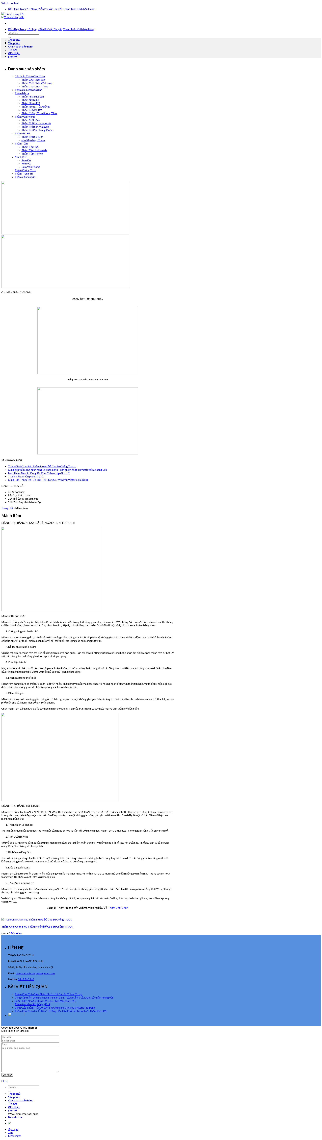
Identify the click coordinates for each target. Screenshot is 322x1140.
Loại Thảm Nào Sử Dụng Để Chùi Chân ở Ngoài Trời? (39, 473)
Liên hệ (12, 56)
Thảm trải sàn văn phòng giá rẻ (25, 476)
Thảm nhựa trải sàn (32, 96)
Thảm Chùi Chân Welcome (36, 83)
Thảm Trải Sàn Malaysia (35, 126)
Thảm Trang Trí (24, 173)
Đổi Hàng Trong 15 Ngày (22, 8)
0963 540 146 (26, 979)
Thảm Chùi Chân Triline (34, 86)
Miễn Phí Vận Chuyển (50, 8)
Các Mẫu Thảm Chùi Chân (30, 76)
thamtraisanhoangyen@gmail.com (35, 973)
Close (4, 1080)
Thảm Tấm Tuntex (32, 153)
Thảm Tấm (21, 143)
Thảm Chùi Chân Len (33, 79)
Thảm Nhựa (22, 93)
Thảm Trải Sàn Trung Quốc (36, 130)
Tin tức (12, 49)
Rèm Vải (26, 163)
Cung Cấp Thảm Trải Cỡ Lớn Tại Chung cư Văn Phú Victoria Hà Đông (48, 479)
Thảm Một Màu (30, 120)
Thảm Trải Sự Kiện (32, 136)
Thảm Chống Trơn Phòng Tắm (39, 113)
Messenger (14, 1135)
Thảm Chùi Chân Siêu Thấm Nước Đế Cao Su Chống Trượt (42, 466)
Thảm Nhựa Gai (30, 99)
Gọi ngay (13, 1129)
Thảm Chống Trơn (25, 170)
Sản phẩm (14, 43)
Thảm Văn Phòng (25, 116)
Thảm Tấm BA (30, 146)
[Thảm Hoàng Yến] (12, 15)
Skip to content (10, 3)
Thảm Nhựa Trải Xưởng (35, 106)
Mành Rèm (21, 156)
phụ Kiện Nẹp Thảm (33, 140)
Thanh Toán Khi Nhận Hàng (78, 8)
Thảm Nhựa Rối (30, 103)
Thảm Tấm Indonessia (34, 150)
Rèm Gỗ (26, 160)
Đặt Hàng (16, 933)
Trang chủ (14, 39)
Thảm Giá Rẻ (22, 133)
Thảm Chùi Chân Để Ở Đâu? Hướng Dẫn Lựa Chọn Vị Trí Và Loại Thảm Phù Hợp (61, 1010)
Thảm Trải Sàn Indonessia (36, 123)
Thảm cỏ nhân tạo (25, 176)
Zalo (10, 1132)
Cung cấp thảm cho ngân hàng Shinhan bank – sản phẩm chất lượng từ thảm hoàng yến (57, 469)
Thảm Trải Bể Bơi (31, 109)
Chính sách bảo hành (20, 46)
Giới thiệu (14, 53)
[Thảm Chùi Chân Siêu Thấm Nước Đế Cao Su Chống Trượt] (36, 919)
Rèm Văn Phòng (30, 166)
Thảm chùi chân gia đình (28, 89)
